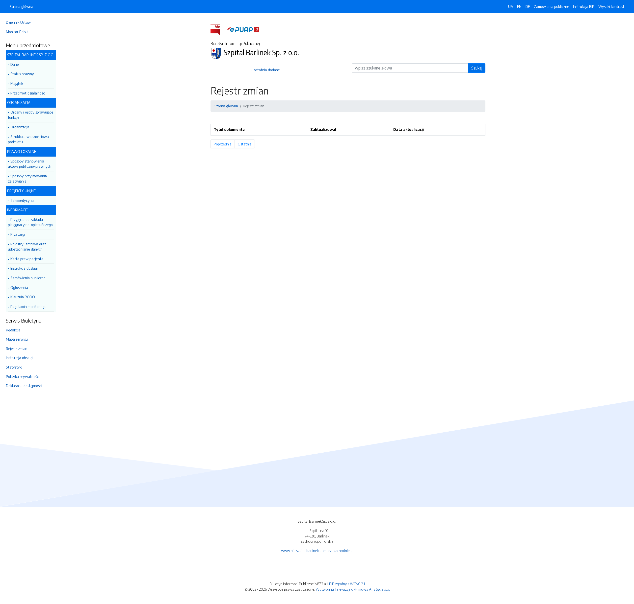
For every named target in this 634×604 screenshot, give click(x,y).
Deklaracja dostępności (24, 385)
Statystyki (14, 367)
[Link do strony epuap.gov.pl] (243, 29)
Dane (14, 64)
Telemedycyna (22, 200)
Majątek (16, 83)
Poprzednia (224, 144)
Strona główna (21, 6)
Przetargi (17, 234)
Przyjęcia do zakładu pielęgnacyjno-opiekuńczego (30, 222)
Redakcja (13, 330)
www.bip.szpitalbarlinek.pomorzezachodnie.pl (317, 550)
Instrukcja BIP (583, 6)
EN (519, 6)
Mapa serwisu (17, 339)
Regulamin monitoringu (28, 306)
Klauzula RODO (22, 297)
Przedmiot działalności (28, 93)
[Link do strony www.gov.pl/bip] (218, 29)
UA (510, 6)
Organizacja (19, 127)
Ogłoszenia (19, 287)
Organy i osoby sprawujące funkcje (30, 115)
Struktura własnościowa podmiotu (28, 139)
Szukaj (476, 68)
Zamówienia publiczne (28, 278)
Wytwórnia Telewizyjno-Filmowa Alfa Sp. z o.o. (353, 589)
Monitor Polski (17, 31)
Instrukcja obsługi (24, 268)
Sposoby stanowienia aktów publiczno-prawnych (29, 164)
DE (528, 6)
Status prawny (22, 73)
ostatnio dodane (267, 70)
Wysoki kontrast (611, 6)
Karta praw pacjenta (26, 258)
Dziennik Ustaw (18, 22)
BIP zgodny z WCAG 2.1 (347, 583)
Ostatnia (246, 144)
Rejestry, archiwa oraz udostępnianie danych (27, 247)
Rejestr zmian (16, 348)
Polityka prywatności (22, 376)
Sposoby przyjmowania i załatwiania (28, 179)
